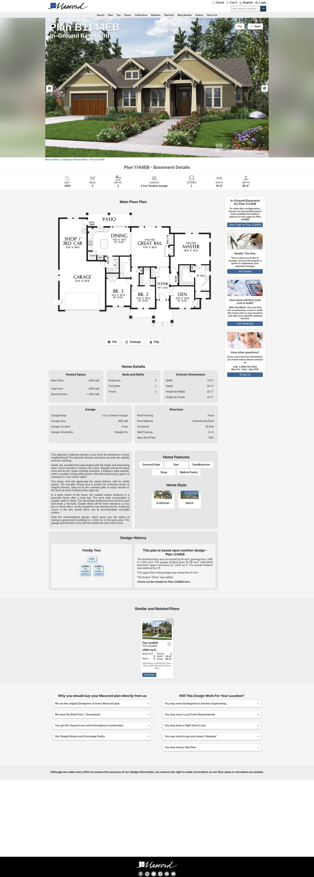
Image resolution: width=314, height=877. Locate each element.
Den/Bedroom (201, 464)
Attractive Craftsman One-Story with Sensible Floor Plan (157, 665)
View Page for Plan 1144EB (245, 224)
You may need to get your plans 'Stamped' (191, 736)
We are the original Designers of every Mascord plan (87, 703)
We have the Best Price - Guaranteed (77, 714)
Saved (220, 2)
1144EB (85, 566)
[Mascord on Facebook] (140, 873)
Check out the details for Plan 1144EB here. (164, 581)
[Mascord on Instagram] (147, 873)
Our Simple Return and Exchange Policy (80, 736)
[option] (157, 87)
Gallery (199, 15)
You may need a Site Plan (180, 747)
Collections (141, 15)
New (110, 15)
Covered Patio (151, 464)
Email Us (245, 374)
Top (118, 15)
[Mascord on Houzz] (160, 873)
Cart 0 (233, 2)
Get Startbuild (245, 323)
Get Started (245, 271)
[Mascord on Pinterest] (166, 873)
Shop (163, 472)
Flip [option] (240, 26)
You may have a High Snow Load (185, 725)
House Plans (52, 159)
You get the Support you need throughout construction (89, 725)
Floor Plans (149, 675)
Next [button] (264, 88)
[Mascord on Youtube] (173, 873)
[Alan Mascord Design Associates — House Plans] (157, 6)
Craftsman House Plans (74, 159)
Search (101, 15)
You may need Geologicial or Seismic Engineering (195, 703)
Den (176, 464)
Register (248, 2)
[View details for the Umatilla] (157, 631)
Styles (127, 15)
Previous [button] (49, 88)
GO (263, 9)
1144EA (98, 566)
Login (262, 2)
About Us (212, 15)
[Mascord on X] (153, 873)
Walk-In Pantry (189, 472)
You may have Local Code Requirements (190, 714)
